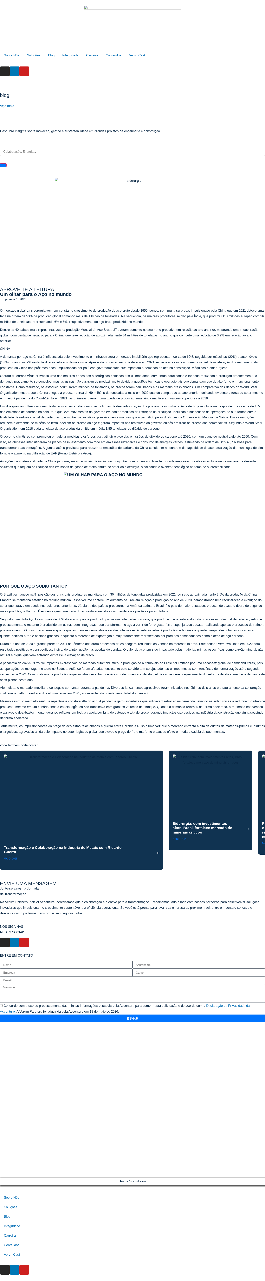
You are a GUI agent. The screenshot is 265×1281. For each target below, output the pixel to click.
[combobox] (132, 152)
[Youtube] (24, 71)
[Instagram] (5, 71)
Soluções (33, 55)
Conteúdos (113, 55)
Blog (51, 55)
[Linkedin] (14, 71)
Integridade (70, 55)
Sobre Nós (11, 55)
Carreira (92, 55)
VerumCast (137, 55)
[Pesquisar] (3, 165)
